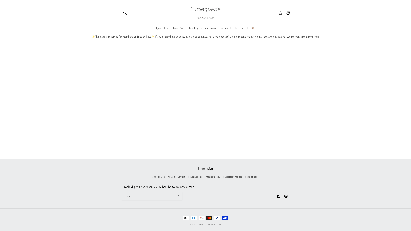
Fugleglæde (201, 224)
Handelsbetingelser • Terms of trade (241, 176)
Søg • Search (158, 176)
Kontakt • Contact (176, 176)
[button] (125, 13)
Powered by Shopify (213, 224)
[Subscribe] (178, 196)
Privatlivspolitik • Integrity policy (204, 176)
